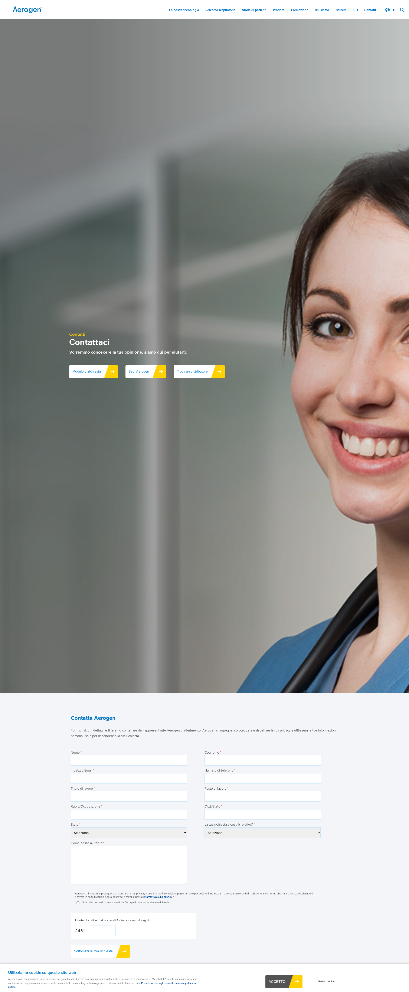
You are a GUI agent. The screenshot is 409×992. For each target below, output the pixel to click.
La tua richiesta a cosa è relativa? (229, 824)
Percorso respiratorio (220, 10)
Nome (76, 752)
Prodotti (279, 10)
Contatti (370, 10)
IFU (355, 10)
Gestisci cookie (326, 981)
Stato (75, 824)
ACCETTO (277, 981)
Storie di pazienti (254, 10)
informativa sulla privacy (157, 897)
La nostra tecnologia (184, 10)
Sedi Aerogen (139, 371)
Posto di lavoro (216, 788)
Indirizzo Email (82, 770)
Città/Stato (213, 806)
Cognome (212, 752)
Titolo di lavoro (83, 788)
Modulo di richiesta (86, 371)
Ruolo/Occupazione (86, 806)
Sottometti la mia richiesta (93, 951)
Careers (341, 10)
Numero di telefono (219, 770)
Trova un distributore (192, 371)
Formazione (299, 10)
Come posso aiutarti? (87, 843)
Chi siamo (322, 10)
